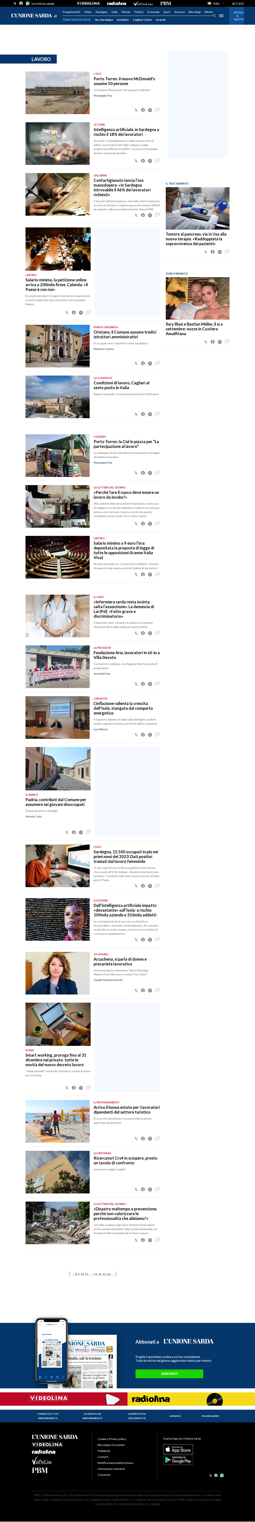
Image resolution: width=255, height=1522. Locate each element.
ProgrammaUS (71, 12)
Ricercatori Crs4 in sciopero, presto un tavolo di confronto (125, 1160)
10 (82, 1274)
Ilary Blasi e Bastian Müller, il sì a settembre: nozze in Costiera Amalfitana (194, 329)
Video (88, 12)
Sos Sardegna (104, 19)
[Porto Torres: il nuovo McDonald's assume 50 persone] (58, 92)
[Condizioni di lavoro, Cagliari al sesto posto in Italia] (58, 397)
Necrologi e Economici (111, 1445)
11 (86, 1274)
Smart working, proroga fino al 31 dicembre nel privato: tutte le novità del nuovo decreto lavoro (56, 1060)
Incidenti (123, 19)
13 (95, 1274)
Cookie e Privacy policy (112, 1439)
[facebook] (21, 3)
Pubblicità (104, 1451)
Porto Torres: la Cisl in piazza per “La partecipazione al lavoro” (126, 444)
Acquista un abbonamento (92, 1416)
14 (99, 1274)
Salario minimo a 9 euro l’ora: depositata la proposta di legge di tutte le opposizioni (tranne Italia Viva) (124, 550)
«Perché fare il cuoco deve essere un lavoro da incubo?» (126, 494)
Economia (153, 12)
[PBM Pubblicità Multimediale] (165, 3)
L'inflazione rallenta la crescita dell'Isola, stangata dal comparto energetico (123, 708)
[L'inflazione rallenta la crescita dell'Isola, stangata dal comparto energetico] (58, 717)
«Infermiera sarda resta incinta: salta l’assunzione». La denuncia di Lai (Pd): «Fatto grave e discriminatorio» (124, 609)
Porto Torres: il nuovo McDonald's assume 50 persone (124, 81)
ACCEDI (238, 3)
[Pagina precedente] (116, 1274)
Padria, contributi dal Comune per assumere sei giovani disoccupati (56, 802)
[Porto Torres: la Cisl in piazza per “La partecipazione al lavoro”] (58, 455)
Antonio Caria (34, 816)
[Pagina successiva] (70, 1274)
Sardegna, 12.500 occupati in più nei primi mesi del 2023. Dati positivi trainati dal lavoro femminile (126, 856)
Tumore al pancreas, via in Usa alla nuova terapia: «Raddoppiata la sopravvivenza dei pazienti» (196, 239)
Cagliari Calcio (142, 19)
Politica (138, 12)
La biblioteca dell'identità (137, 1416)
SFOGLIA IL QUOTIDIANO (236, 16)
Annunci (179, 12)
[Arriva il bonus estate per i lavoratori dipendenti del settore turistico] (58, 1121)
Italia (114, 12)
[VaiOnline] (143, 3)
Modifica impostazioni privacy (116, 1462)
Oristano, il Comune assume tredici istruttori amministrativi (125, 334)
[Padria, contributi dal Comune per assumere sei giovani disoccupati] (58, 768)
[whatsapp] (27, 3)
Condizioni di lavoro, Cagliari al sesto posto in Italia (121, 385)
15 (104, 1274)
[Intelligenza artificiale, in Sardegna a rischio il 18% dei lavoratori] (58, 143)
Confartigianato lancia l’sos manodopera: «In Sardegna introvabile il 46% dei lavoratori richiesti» (122, 187)
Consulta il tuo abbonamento (48, 1416)
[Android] (193, 1460)
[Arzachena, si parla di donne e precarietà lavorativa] (58, 973)
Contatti (103, 1456)
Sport (166, 12)
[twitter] (15, 3)
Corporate (104, 1474)
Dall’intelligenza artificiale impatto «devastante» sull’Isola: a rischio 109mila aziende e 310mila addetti (125, 910)
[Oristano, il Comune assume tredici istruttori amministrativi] (58, 346)
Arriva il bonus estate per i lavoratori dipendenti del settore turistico (127, 1109)
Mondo (126, 12)
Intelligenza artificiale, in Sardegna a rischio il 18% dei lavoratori (126, 132)
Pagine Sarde (210, 1415)
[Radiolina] (116, 3)
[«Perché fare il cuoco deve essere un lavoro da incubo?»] (58, 506)
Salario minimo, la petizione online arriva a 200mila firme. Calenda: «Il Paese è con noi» (57, 284)
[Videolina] (88, 3)
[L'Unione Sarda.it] (34, 16)
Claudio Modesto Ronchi (108, 980)
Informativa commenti (111, 1468)
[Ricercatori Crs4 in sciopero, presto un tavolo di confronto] (58, 1172)
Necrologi (195, 12)
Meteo (209, 12)
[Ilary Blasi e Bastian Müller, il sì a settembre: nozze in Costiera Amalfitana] (198, 298)
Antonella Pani (102, 673)
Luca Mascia (101, 729)
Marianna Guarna (104, 348)
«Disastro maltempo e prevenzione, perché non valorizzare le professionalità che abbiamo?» (125, 1213)
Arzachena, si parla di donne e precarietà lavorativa (120, 961)
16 (108, 1274)
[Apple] (193, 1449)
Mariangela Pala (103, 95)
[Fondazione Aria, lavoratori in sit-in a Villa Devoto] (58, 666)
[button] (136, 110)
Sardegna (101, 12)
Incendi (161, 19)
